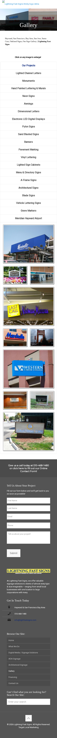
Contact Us (13, 683)
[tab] (28, 66)
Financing (13, 677)
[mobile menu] (52, 4)
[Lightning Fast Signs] (20, 4)
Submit (13, 553)
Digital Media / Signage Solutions (23, 652)
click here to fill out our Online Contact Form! (30, 470)
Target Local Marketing (29, 727)
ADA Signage (14, 659)
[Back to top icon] (28, 718)
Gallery (11, 671)
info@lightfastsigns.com (25, 620)
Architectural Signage (18, 665)
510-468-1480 (20, 614)
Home (11, 640)
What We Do (14, 646)
